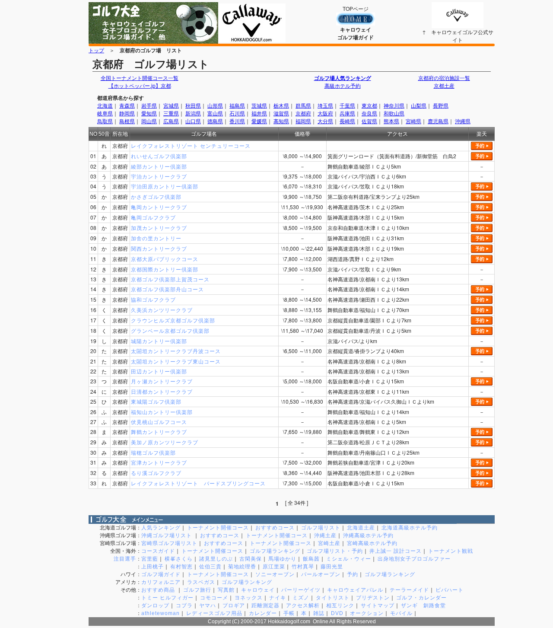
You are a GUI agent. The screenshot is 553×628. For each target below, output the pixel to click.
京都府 (303, 113)
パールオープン (320, 574)
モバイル (401, 613)
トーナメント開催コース (218, 528)
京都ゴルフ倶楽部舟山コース (167, 289)
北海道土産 (361, 528)
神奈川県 (394, 105)
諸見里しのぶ (216, 559)
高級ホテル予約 (342, 85)
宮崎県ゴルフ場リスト (169, 543)
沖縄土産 (325, 535)
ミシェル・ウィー (348, 559)
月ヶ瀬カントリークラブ (162, 381)
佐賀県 (369, 120)
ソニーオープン (275, 574)
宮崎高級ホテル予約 (372, 543)
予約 (352, 574)
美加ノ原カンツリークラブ (164, 442)
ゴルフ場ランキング (275, 551)
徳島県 (215, 120)
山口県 (193, 120)
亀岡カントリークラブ (159, 206)
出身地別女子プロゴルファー (414, 559)
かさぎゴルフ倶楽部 (156, 196)
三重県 (171, 113)
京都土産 (444, 85)
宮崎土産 (329, 543)
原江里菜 (274, 567)
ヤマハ (207, 605)
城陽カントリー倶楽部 (159, 340)
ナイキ (277, 598)
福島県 (237, 105)
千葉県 (347, 105)
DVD (337, 613)
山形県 (215, 105)
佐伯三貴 (210, 567)
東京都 (369, 105)
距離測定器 (265, 605)
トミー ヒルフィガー (167, 598)
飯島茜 (311, 559)
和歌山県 (394, 113)
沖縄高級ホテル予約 (368, 535)
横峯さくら (179, 559)
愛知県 (149, 113)
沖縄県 (462, 120)
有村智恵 (181, 567)
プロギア (233, 605)
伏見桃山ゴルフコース (159, 421)
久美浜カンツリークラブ (162, 309)
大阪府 (325, 113)
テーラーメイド (409, 590)
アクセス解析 (303, 605)
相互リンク (340, 605)
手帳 (289, 613)
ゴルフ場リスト (320, 528)
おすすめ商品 (159, 590)
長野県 (440, 105)
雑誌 (318, 613)
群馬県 (303, 105)
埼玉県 (325, 105)
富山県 (215, 113)
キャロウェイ (258, 590)
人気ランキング (161, 528)
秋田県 (193, 105)
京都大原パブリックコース (164, 258)
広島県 (171, 120)
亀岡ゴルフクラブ (153, 217)
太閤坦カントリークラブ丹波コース (176, 350)
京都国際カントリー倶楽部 (164, 269)
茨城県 (259, 105)
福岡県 (303, 120)
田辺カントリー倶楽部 (159, 371)
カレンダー (263, 613)
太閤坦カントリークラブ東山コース (176, 361)
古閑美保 (250, 559)
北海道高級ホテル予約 (409, 528)
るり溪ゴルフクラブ (156, 472)
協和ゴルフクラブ (153, 299)
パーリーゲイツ (301, 590)
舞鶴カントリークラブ (159, 431)
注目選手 (125, 559)
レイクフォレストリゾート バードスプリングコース (198, 483)
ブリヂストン (373, 598)
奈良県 (369, 113)
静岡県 (127, 113)
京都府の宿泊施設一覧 (444, 77)
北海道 (105, 105)
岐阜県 (105, 113)
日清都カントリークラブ (162, 391)
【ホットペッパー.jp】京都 (139, 85)
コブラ (184, 605)
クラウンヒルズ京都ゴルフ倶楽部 (173, 320)
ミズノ (300, 598)
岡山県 (149, 120)
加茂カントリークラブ (159, 227)
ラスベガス (201, 582)
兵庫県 (347, 113)
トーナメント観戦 (450, 551)
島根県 (127, 120)
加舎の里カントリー (156, 238)
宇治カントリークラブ (159, 176)
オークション (367, 613)
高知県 (281, 120)
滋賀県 (281, 113)
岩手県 (149, 105)
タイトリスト (333, 598)
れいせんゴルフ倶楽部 (159, 155)
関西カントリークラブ (159, 248)
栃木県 (281, 105)
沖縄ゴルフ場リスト (167, 535)
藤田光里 (332, 567)
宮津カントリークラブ (159, 462)
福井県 (259, 113)
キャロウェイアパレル (355, 590)
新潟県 (193, 113)
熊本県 (391, 120)
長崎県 (347, 120)
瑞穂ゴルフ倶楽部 (153, 452)
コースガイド (158, 551)
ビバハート (449, 590)
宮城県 (171, 105)
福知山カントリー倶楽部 (162, 411)
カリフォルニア (161, 582)
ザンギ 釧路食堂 (423, 605)
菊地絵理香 (242, 567)
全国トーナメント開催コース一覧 (139, 77)
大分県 (325, 120)
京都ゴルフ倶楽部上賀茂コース (170, 279)
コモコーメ (214, 598)
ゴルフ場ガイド (161, 574)
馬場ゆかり (282, 559)
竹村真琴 (303, 567)
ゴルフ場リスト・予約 (335, 551)
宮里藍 (149, 559)
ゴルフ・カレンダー (421, 598)
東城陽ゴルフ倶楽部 (156, 401)
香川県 (237, 120)
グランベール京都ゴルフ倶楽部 (170, 330)
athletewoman (160, 613)
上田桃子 (152, 567)
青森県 (127, 105)
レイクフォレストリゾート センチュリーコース (191, 145)
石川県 (237, 113)
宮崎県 (413, 120)
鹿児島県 (438, 120)
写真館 (226, 590)
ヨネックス (249, 598)
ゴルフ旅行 (197, 590)
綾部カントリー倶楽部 (159, 166)
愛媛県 (259, 120)
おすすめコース (275, 528)
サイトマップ (377, 605)
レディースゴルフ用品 (214, 613)
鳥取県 (105, 120)
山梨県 (418, 105)
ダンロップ (155, 605)
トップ (96, 50)
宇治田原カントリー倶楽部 (164, 186)
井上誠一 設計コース (395, 551)
